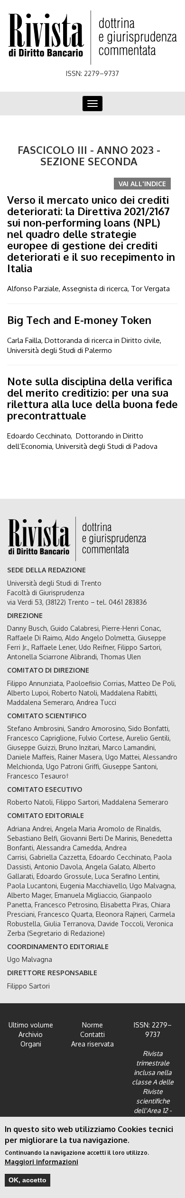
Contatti (92, 1034)
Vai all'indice (142, 184)
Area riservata (92, 1044)
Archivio (30, 1034)
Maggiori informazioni (41, 1162)
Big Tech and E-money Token (79, 319)
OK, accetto (27, 1180)
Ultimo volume (31, 1025)
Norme (92, 1025)
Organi (30, 1044)
